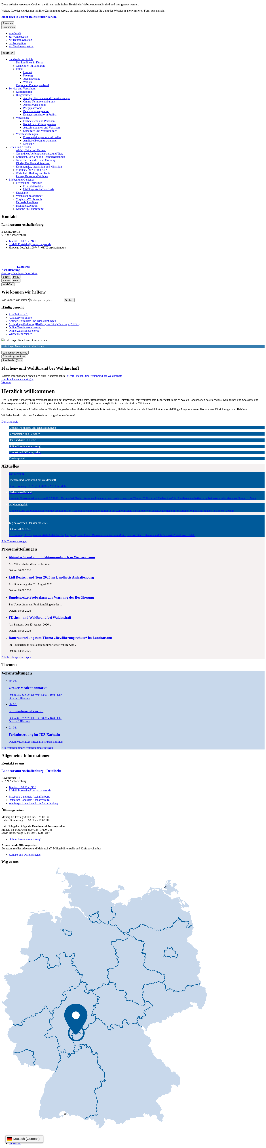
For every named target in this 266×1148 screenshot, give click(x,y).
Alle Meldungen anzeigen (16, 657)
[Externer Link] (104, 998)
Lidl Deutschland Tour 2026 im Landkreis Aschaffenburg (51, 577)
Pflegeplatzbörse (32, 108)
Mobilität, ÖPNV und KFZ (31, 169)
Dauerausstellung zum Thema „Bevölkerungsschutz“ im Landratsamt (60, 638)
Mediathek (29, 143)
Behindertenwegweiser (36, 111)
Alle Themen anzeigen (14, 541)
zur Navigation (17, 43)
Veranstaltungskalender (29, 195)
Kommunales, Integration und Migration (39, 166)
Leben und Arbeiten (20, 147)
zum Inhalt (15, 33)
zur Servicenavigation (21, 46)
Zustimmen (9, 27)
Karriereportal (24, 91)
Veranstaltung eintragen (39, 747)
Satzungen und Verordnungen (40, 130)
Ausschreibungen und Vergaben (41, 127)
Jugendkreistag (31, 78)
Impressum (15, 1143)
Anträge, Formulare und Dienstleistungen (46, 98)
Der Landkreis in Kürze (29, 62)
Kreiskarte (22, 192)
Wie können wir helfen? (15, 299)
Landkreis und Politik (21, 59)
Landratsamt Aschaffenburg (31, 771)
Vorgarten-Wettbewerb (29, 199)
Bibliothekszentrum (27, 205)
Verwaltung (22, 117)
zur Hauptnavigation (20, 39)
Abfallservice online (34, 104)
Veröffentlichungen (27, 134)
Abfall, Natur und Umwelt (31, 150)
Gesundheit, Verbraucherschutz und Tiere (39, 153)
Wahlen (27, 81)
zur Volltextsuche (18, 36)
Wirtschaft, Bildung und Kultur (33, 173)
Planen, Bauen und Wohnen (32, 176)
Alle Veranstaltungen (13, 747)
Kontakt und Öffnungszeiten (39, 124)
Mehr (94, 375)
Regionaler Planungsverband (32, 85)
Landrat (27, 72)
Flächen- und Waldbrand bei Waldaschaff (40, 617)
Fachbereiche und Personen (39, 121)
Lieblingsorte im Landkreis (38, 189)
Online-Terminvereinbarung (39, 101)
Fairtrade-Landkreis (27, 202)
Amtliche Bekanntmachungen (40, 140)
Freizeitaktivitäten (33, 186)
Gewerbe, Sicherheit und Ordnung (35, 160)
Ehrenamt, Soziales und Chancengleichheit (40, 156)
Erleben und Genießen (21, 179)
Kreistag (28, 75)
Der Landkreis (9, 421)
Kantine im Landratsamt (29, 208)
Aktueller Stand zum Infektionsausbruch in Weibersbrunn (52, 557)
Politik (19, 68)
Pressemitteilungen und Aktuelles (42, 137)
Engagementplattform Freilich (40, 114)
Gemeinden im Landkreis (30, 65)
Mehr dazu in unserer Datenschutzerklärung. (29, 16)
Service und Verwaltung (22, 88)
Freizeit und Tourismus (29, 182)
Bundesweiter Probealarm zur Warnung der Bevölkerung (51, 597)
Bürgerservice (24, 95)
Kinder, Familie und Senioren (33, 163)
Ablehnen (8, 23)
